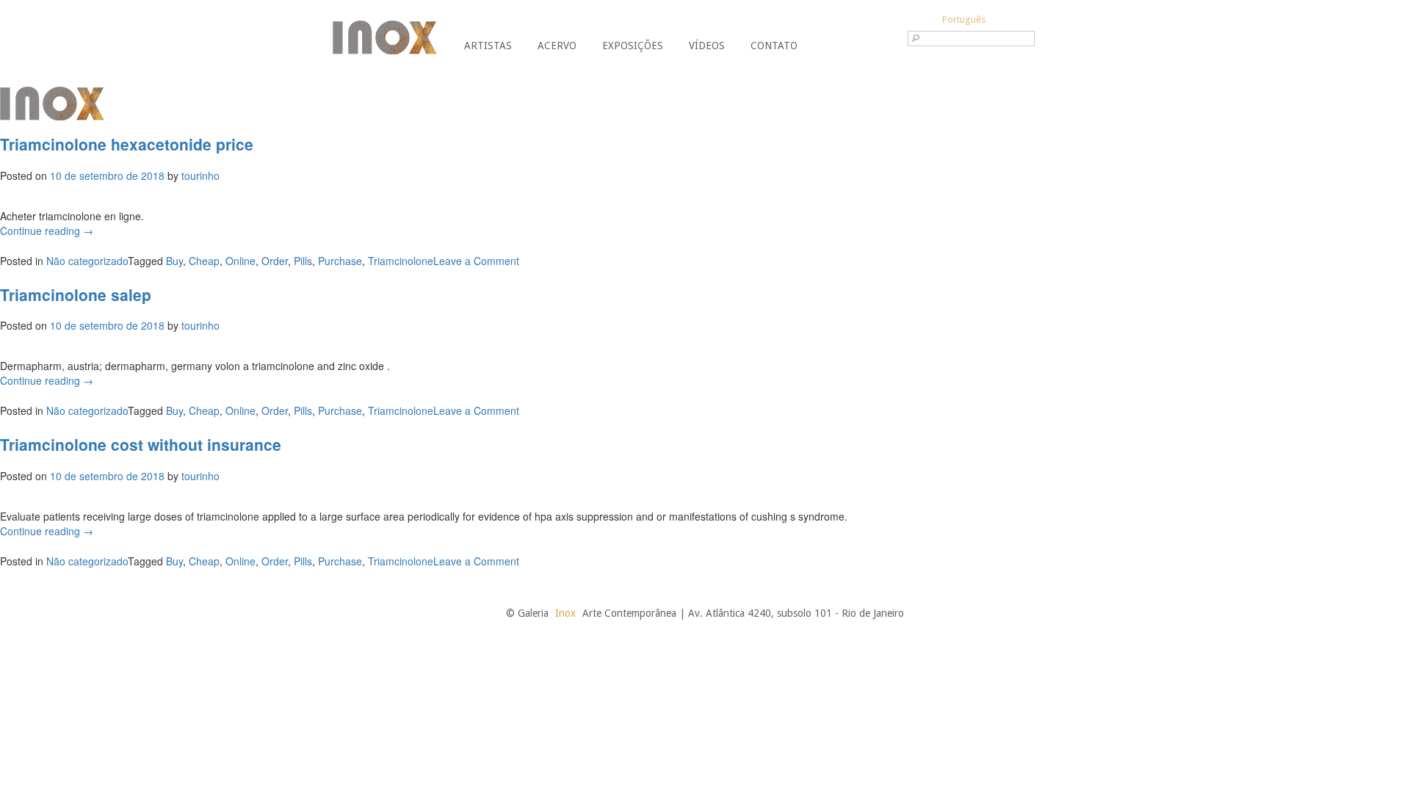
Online (240, 260)
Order (274, 260)
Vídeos (707, 45)
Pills (303, 260)
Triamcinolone (400, 260)
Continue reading (46, 230)
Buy (174, 260)
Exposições (632, 45)
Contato (774, 45)
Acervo (557, 45)
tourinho (200, 175)
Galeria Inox (384, 37)
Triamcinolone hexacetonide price (126, 144)
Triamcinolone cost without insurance (140, 444)
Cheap (204, 260)
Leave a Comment (476, 260)
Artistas (488, 45)
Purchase (340, 260)
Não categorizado (87, 260)
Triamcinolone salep (75, 294)
